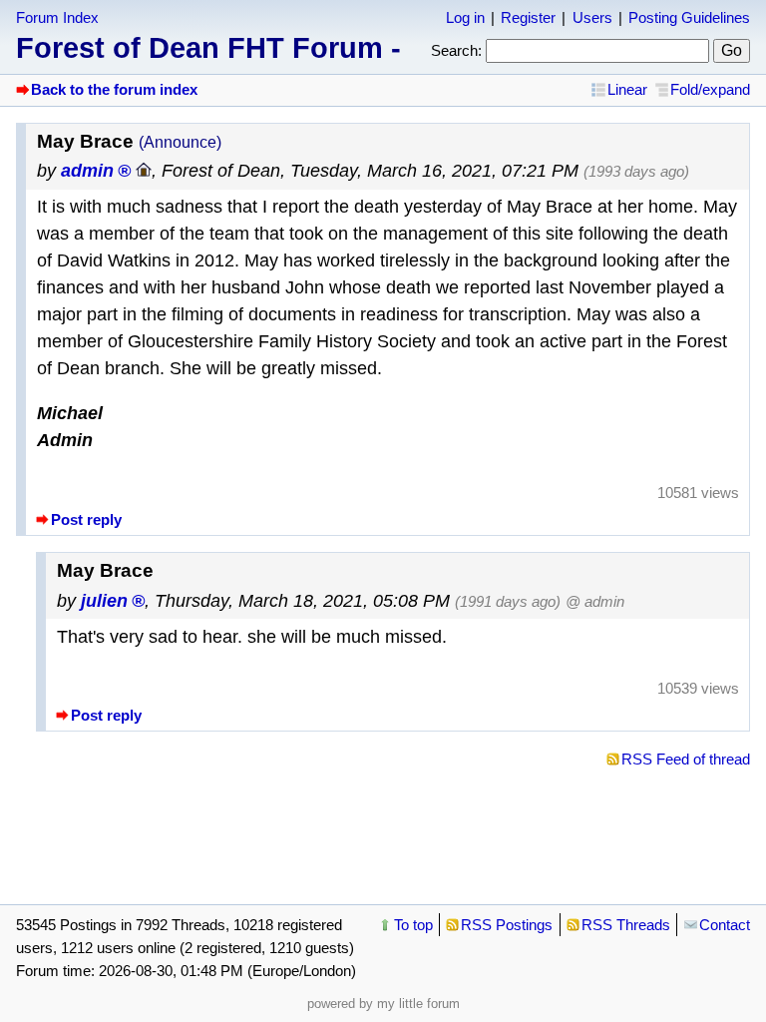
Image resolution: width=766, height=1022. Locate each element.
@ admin (595, 601)
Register (528, 17)
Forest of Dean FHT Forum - (208, 48)
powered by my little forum (383, 1003)
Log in (465, 17)
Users (592, 17)
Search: (456, 50)
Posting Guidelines (689, 17)
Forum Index (57, 17)
